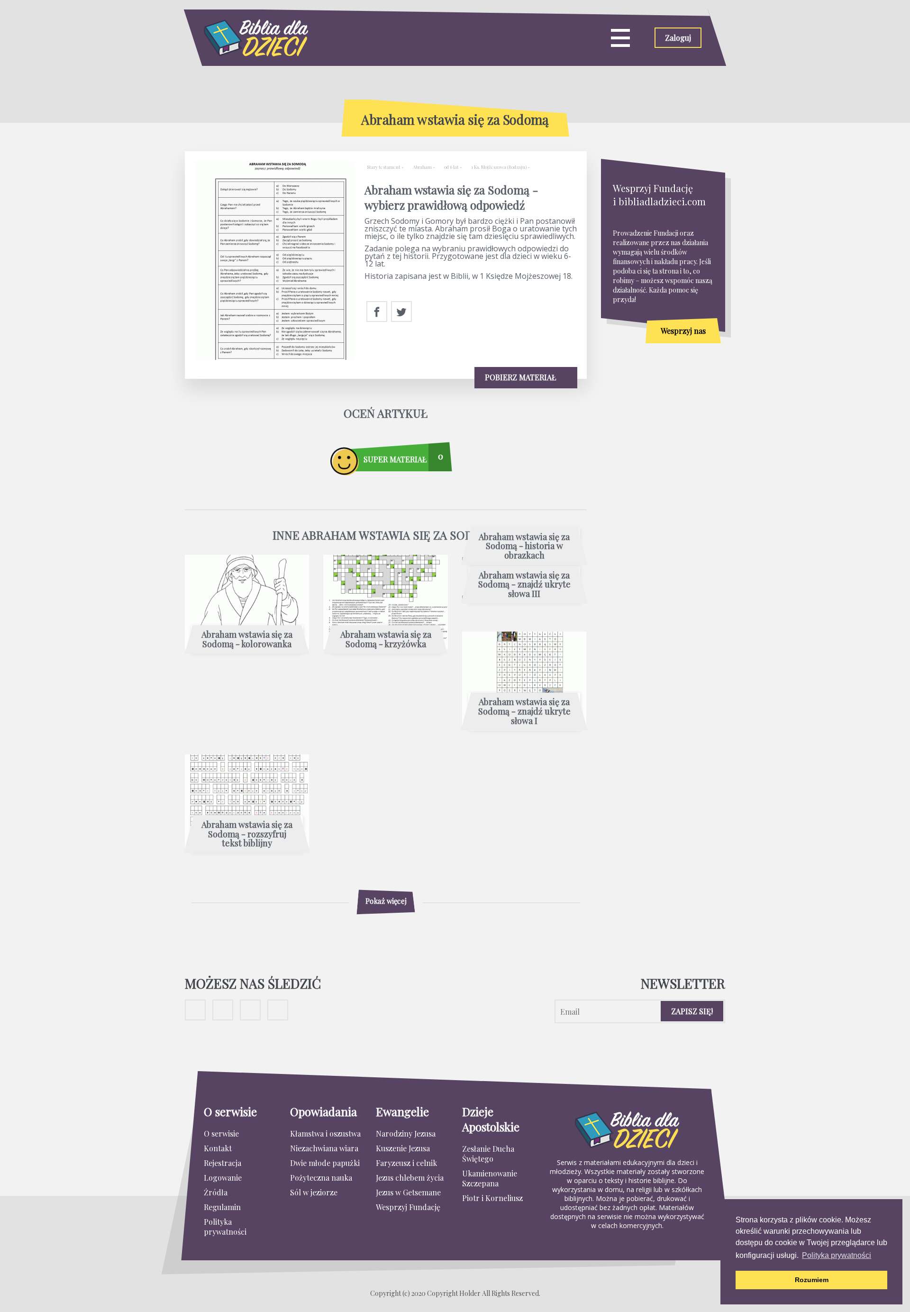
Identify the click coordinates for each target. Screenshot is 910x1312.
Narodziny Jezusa (406, 1133)
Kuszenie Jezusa (403, 1148)
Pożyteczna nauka (321, 1178)
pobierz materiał (521, 377)
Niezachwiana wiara (324, 1148)
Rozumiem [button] (811, 1280)
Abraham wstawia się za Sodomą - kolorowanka (246, 639)
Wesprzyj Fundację (408, 1207)
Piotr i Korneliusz (492, 1198)
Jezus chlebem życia (410, 1178)
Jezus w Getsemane (408, 1192)
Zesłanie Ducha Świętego (488, 1154)
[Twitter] (401, 312)
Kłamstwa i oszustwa (325, 1133)
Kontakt (218, 1148)
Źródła (216, 1192)
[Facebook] (376, 312)
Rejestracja (222, 1163)
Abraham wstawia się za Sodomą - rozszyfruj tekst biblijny (246, 834)
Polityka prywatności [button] (836, 1255)
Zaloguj (678, 38)
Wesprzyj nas (683, 331)
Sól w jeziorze (313, 1192)
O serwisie (221, 1133)
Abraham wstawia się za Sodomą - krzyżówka (385, 639)
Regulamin (222, 1207)
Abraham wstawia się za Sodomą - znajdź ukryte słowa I (524, 711)
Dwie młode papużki (325, 1163)
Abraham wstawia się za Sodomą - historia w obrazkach (524, 546)
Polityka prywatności (225, 1227)
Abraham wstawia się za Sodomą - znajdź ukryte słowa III (524, 585)
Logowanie (223, 1178)
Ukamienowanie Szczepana (489, 1178)
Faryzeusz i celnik (406, 1163)
